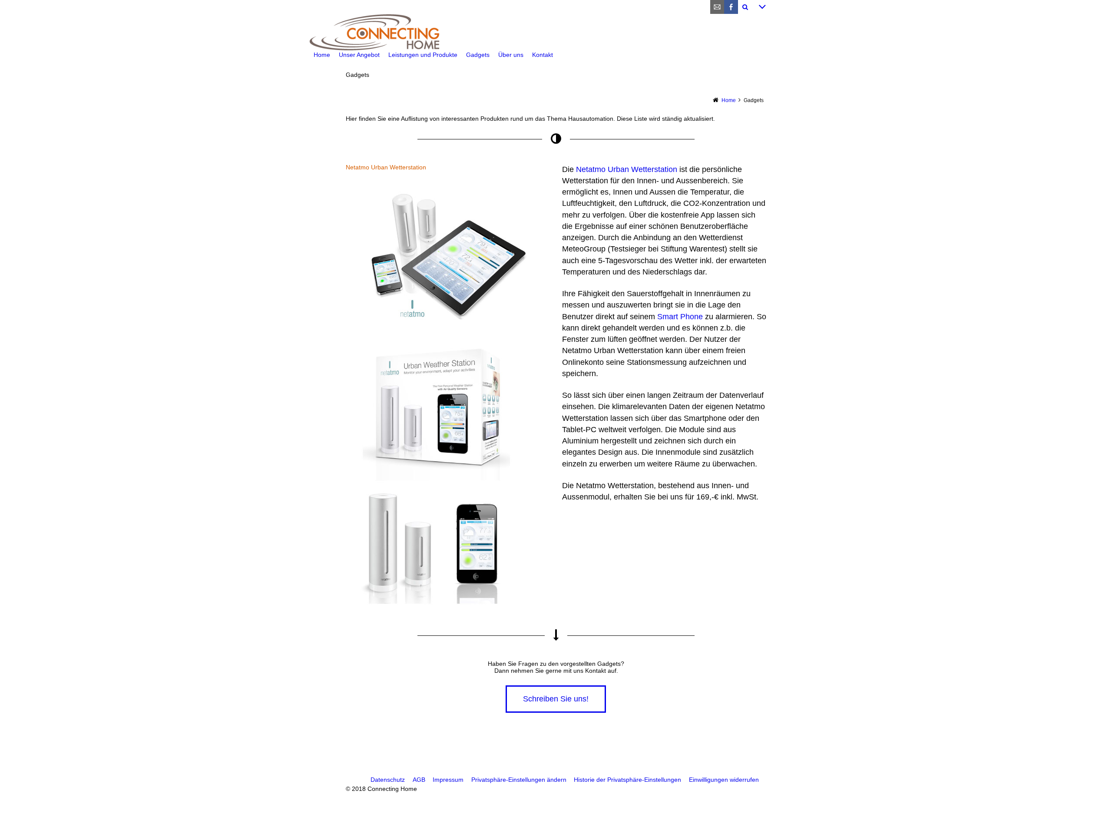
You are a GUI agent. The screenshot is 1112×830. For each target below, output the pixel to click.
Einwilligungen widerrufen (724, 779)
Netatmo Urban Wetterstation (626, 169)
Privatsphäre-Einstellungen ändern (518, 779)
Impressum (448, 779)
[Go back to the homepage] (556, 32)
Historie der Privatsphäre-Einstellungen (627, 779)
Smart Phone (680, 316)
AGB (419, 779)
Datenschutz (388, 779)
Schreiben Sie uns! (556, 698)
